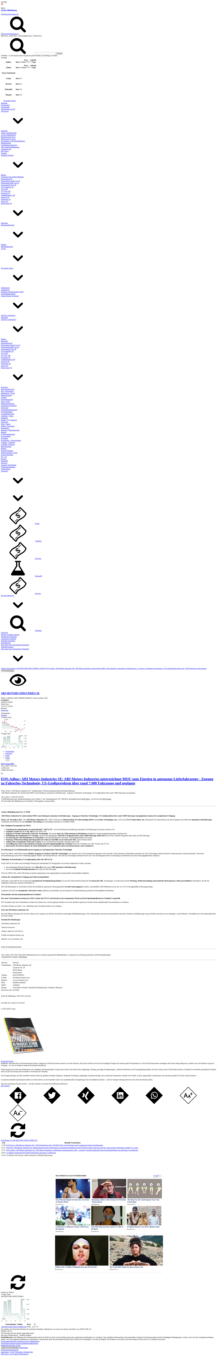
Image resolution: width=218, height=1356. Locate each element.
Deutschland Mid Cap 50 (10, 183)
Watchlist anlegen (7, 647)
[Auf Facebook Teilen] (18, 1103)
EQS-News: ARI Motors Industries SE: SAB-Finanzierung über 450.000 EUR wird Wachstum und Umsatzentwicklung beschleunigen (54, 1145)
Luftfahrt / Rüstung (8, 444)
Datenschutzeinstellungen (10, 1348)
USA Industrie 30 (7, 187)
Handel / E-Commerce (9, 420)
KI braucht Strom (7, 1061)
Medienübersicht (7, 247)
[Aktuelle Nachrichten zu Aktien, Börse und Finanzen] (10, 14)
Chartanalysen (6, 149)
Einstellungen (6, 643)
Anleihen (38, 541)
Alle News (5, 111)
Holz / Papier (5, 424)
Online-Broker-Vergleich (10, 296)
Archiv (3, 249)
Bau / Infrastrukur (7, 391)
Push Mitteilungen (8, 671)
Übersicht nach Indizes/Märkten (12, 177)
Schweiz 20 (5, 197)
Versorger (4, 471)
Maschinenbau (6, 447)
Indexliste (4, 341)
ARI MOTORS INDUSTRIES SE (13, 1327)
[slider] (4, 771)
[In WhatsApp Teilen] (154, 1103)
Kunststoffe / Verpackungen (11, 440)
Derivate (38, 559)
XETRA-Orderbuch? (8, 320)
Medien (3, 245)
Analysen (8, 753)
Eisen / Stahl (5, 402)
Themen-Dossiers (7, 155)
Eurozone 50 (5, 193)
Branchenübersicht (7, 225)
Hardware (4, 422)
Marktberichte (6, 143)
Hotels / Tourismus (7, 426)
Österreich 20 (6, 199)
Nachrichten (5, 105)
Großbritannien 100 (8, 195)
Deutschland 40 (6, 179)
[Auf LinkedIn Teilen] (120, 1103)
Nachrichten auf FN (8, 109)
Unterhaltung (5, 469)
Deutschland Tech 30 (8, 185)
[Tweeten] (52, 1103)
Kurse (7, 755)
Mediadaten (24, 1348)
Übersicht (4, 317)
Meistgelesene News (8, 139)
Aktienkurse (5, 288)
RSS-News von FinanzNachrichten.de (14, 1354)
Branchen (4, 223)
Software (4, 463)
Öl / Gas (4, 457)
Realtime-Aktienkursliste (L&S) (12, 292)
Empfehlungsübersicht (9, 145)
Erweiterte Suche (10, 101)
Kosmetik (4, 438)
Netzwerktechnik (7, 455)
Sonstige (4, 715)
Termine (4, 153)
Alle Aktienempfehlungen (10, 147)
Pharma (3, 459)
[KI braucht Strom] (22, 1059)
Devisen (38, 594)
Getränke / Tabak (7, 416)
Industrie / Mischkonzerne (10, 430)
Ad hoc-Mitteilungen (9, 10)
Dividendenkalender (8, 294)
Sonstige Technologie (8, 465)
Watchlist (38, 631)
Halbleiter (4, 418)
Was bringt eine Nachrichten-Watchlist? (15, 645)
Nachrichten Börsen (8, 1343)
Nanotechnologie (7, 451)
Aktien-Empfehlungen (23, 1343)
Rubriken (4, 131)
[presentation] (6, 760)
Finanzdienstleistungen (9, 410)
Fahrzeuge (4, 408)
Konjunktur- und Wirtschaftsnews (13, 141)
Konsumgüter (6, 436)
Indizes (3, 175)
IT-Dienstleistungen (8, 434)
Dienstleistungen (7, 400)
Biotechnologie (6, 395)
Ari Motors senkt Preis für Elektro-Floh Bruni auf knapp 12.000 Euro (31, 1153)
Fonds (37, 524)
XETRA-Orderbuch (8, 315)
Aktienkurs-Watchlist (8, 639)
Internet (3, 432)
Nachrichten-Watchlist (9, 637)
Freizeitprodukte (7, 412)
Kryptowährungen (7, 596)
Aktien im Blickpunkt (8, 133)
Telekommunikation (8, 467)
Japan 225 (4, 201)
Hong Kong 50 (6, 203)
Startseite (4, 103)
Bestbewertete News (8, 137)
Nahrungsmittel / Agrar (9, 453)
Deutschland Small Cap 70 (10, 181)
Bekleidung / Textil (8, 393)
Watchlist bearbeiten (8, 641)
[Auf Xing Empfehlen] (86, 1103)
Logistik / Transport (8, 442)
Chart (7, 758)
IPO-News (5, 151)
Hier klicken (5, 1086)
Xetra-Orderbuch (18, 1341)
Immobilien (5, 428)
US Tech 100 (5, 191)
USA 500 (4, 189)
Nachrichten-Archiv (13, 1345)
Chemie (3, 397)
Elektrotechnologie (7, 404)
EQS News (86, 799)
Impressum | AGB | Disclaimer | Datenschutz (17, 1352)
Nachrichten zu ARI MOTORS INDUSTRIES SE (19, 1140)
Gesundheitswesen (7, 414)
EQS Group (106, 799)
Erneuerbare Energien (9, 406)
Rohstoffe (4, 461)
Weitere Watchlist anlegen (10, 635)
